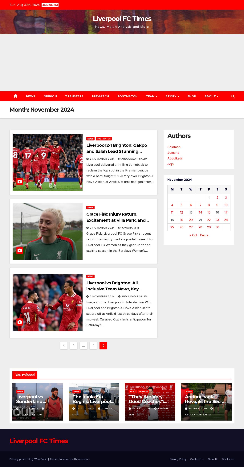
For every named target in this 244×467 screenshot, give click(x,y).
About (211, 96)
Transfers (74, 96)
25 (172, 227)
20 (191, 220)
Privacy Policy (178, 459)
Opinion (50, 96)
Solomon (174, 147)
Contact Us (197, 459)
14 (200, 212)
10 (226, 205)
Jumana (173, 153)
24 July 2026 (198, 408)
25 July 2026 (29, 408)
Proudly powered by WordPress (29, 459)
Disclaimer (228, 459)
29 (209, 227)
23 (217, 220)
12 (181, 212)
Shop (191, 96)
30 (217, 227)
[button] (232, 96)
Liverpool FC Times (122, 19)
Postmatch (127, 96)
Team (151, 96)
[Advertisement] (122, 62)
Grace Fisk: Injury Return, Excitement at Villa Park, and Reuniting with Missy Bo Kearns (118, 220)
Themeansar (81, 459)
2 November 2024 (103, 158)
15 (208, 212)
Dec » (204, 235)
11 (172, 212)
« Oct (193, 235)
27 (191, 227)
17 (226, 212)
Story (171, 96)
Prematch (100, 96)
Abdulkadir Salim (134, 158)
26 (181, 227)
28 (200, 227)
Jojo (170, 164)
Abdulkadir (175, 158)
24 (226, 220)
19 (181, 220)
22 (209, 220)
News (30, 96)
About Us (212, 459)
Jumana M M (130, 227)
